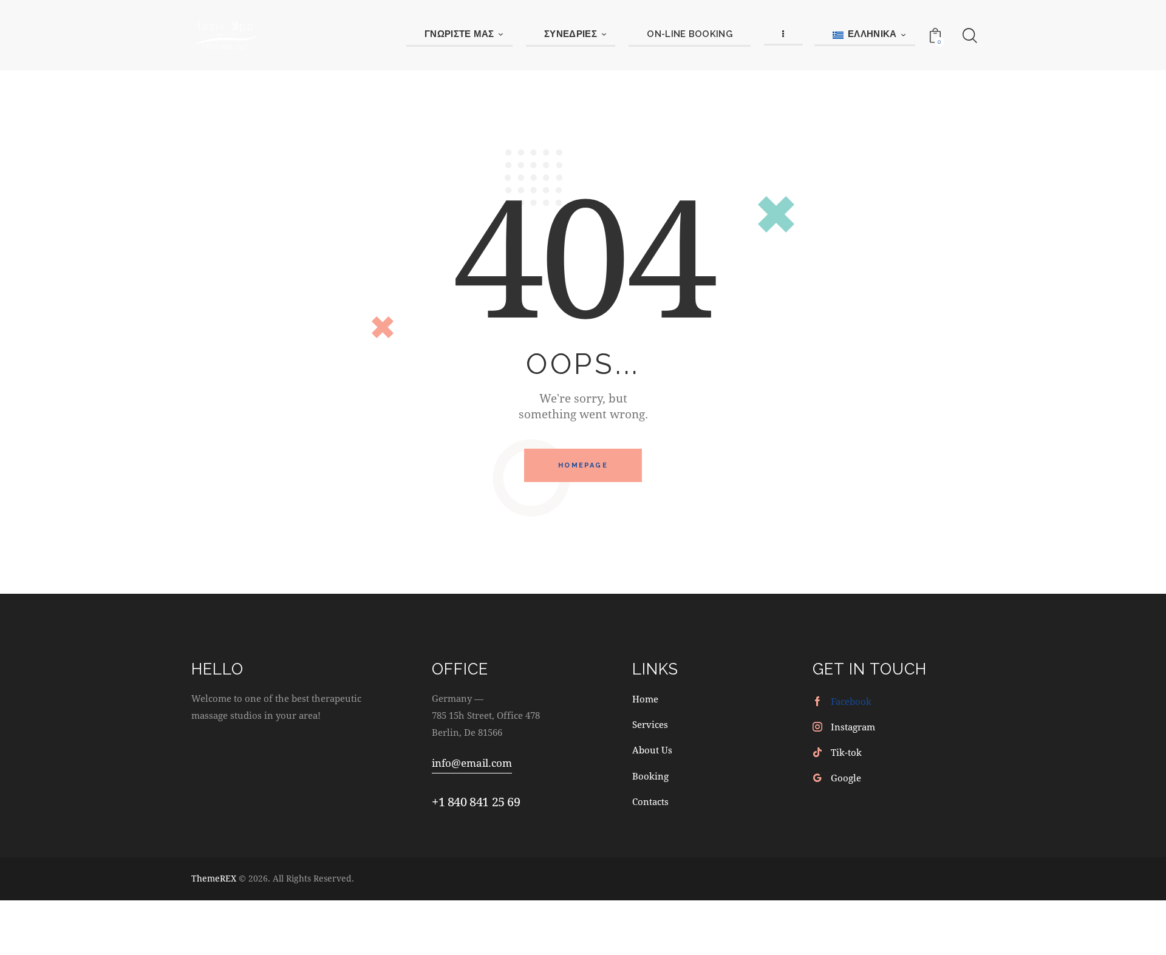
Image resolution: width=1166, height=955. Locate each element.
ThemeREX (213, 878)
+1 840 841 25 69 (476, 802)
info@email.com (472, 763)
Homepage (583, 465)
